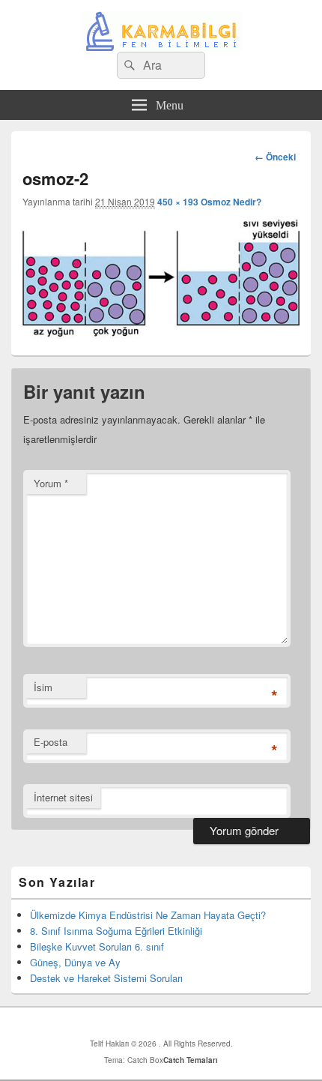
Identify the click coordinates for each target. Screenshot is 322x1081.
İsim (43, 687)
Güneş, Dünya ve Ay (75, 962)
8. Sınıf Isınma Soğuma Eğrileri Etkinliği (116, 931)
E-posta (50, 742)
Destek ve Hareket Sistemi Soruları (106, 978)
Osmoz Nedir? (231, 201)
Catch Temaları (190, 1060)
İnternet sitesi (63, 797)
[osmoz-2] (161, 334)
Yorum (51, 483)
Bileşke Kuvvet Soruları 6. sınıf (97, 946)
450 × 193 (177, 201)
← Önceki (275, 156)
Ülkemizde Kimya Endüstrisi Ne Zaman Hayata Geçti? (148, 915)
